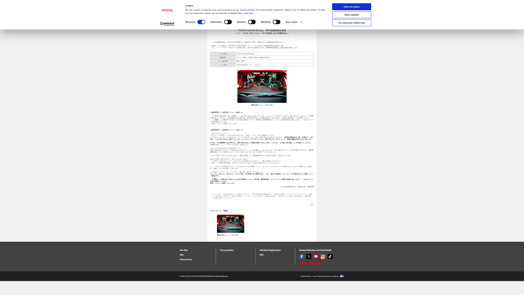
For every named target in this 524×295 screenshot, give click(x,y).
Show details (291, 22)
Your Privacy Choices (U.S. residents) (326, 276)
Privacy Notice (226, 250)
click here (249, 13)
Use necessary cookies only (351, 23)
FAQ (182, 254)
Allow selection (351, 15)
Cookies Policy (305, 276)
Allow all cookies (352, 7)
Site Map (184, 250)
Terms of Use (186, 259)
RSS (262, 254)
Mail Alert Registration (270, 250)
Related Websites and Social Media (315, 250)
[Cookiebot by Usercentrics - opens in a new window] (167, 24)
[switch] (228, 22)
